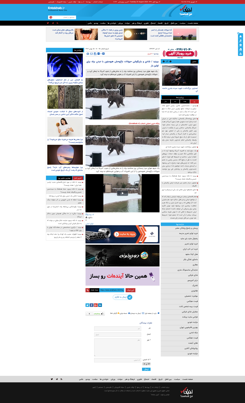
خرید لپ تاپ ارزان (190, 249)
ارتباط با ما (155, 387)
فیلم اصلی (89, 223)
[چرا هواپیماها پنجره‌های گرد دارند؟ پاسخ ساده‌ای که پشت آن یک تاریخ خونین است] (65, 155)
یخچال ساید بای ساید (189, 238)
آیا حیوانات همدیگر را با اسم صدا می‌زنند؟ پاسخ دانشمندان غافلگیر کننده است (161, 33)
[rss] (57, 23)
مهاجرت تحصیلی (191, 296)
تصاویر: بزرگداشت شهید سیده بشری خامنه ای (180, 89)
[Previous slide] (170, 61)
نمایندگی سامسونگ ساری (187, 269)
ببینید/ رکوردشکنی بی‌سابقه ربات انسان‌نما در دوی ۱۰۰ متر (64, 208)
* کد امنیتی (147, 359)
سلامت (103, 23)
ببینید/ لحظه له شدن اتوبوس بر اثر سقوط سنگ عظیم (64, 201)
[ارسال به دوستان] (91, 54)
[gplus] (96, 305)
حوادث (127, 23)
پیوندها (88, 2)
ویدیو (96, 23)
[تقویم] (240, 49)
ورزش (120, 23)
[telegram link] (57, 379)
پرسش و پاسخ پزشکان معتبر (186, 228)
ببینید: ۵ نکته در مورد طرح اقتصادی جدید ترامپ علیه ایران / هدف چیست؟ (64, 184)
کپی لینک (130, 290)
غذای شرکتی (193, 275)
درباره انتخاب (165, 387)
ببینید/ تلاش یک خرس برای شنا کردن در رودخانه (65, 196)
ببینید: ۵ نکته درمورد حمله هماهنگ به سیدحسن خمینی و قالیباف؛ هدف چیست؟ (179, 177)
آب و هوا (81, 2)
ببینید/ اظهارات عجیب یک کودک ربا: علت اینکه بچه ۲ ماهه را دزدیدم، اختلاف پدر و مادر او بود (64, 236)
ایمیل (149, 334)
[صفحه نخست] (240, 36)
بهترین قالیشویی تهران (189, 327)
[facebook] (92, 305)
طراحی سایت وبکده (190, 316)
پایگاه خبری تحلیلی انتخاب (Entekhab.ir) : (144, 123)
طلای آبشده (193, 343)
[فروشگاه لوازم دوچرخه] (122, 255)
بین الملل (174, 23)
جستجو (100, 387)
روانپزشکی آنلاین (191, 348)
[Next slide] (164, 61)
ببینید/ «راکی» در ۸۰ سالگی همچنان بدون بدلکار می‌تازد (64, 215)
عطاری (195, 264)
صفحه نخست (193, 23)
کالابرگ (195, 285)
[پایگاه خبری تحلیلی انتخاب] (188, 11)
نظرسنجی (51, 2)
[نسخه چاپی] (88, 54)
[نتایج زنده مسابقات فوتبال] (240, 53)
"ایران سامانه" (155, 394)
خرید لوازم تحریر (191, 243)
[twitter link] (52, 379)
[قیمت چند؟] (240, 40)
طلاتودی (194, 290)
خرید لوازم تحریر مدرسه (188, 233)
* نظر (149, 340)
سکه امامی (193, 332)
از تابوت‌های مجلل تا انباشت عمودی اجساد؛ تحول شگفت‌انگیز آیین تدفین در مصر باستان (65, 113)
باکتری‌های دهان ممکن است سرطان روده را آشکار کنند (62, 31)
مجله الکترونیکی (119, 387)
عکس (90, 23)
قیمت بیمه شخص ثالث (188, 306)
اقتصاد (160, 23)
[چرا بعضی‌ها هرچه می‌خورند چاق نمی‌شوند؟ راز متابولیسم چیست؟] (65, 127)
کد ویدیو (90, 214)
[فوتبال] (240, 45)
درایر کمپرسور (192, 280)
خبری (150, 53)
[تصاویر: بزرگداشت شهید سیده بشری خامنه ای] (180, 76)
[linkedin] (100, 305)
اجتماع (153, 23)
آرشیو (94, 387)
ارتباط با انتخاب (98, 2)
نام (150, 328)
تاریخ (166, 23)
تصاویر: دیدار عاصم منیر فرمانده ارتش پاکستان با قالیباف (179, 184)
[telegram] (53, 23)
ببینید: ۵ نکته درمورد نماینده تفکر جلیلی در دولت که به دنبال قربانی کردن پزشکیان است (64, 222)
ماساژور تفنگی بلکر (190, 259)
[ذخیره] (95, 54)
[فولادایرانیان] (122, 234)
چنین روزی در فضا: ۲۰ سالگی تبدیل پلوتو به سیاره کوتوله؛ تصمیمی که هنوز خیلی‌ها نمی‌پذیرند (112, 34)
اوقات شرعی (72, 2)
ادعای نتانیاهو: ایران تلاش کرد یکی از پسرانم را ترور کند (179, 191)
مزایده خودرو (193, 322)
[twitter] (48, 23)
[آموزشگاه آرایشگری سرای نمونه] (122, 276)
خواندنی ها (112, 23)
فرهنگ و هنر (137, 23)
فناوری (146, 23)
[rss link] (61, 379)
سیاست (182, 23)
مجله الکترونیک (61, 2)
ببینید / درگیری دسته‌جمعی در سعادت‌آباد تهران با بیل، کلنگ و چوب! (64, 229)
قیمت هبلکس (192, 301)
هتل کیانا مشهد (191, 254)
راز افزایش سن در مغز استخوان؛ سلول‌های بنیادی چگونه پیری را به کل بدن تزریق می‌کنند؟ (65, 81)
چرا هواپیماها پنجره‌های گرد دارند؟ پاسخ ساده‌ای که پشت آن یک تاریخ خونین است (65, 169)
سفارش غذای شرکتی (190, 311)
